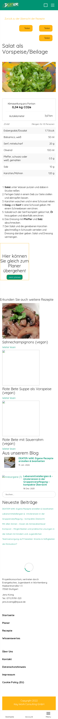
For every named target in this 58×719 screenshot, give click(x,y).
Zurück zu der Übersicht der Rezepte (24, 18)
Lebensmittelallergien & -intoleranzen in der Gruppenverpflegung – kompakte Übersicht (38, 480)
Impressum (8, 674)
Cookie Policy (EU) (13, 682)
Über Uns (7, 651)
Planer (6, 622)
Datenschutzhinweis (14, 666)
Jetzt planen (14, 277)
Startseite (8, 615)
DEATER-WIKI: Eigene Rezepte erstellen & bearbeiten (36, 460)
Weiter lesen (9, 347)
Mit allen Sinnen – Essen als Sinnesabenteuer (24, 524)
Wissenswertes (11, 638)
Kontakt (7, 659)
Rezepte (7, 630)
